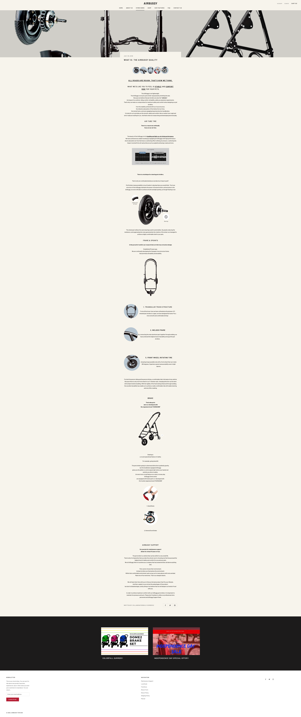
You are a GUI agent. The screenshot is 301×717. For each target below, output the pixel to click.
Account (279, 3)
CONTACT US (178, 8)
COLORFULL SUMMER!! (113, 658)
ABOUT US (129, 8)
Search (286, 3)
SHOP (149, 8)
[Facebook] (265, 679)
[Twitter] (269, 679)
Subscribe (13, 699)
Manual (143, 698)
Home (121, 8)
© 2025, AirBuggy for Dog (14, 712)
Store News (140, 8)
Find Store (144, 687)
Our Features (159, 8)
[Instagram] (273, 679)
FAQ (169, 8)
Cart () (294, 3)
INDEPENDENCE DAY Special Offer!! (171, 658)
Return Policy (145, 693)
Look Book (144, 684)
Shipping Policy (145, 695)
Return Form (144, 690)
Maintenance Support (147, 681)
